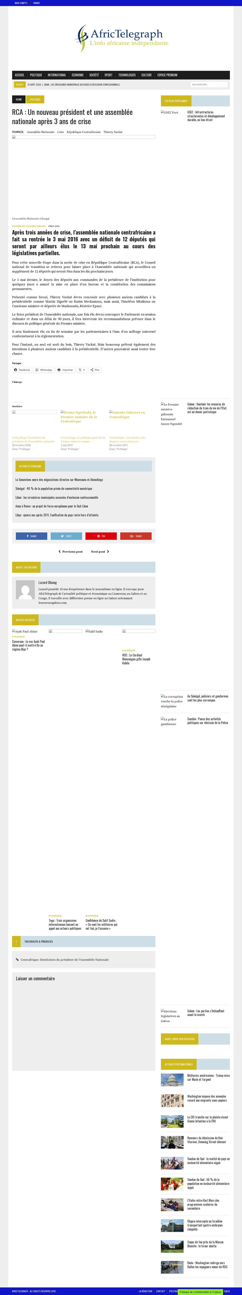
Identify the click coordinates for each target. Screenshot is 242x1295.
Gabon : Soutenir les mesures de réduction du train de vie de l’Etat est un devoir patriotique (206, 408)
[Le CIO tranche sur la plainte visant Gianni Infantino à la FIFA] (172, 1125)
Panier (36, 3)
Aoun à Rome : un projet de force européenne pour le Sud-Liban (52, 506)
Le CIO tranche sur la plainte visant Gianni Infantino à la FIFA (207, 1119)
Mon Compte (21, 3)
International (57, 75)
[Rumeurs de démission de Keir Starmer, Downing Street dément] (172, 1146)
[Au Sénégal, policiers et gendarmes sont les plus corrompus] (172, 706)
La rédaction (145, 1291)
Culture (146, 75)
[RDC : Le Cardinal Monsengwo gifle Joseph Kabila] (138, 645)
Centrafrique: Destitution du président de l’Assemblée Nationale (65, 960)
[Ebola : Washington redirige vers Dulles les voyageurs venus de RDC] (172, 1271)
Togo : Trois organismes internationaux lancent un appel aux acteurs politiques (65, 924)
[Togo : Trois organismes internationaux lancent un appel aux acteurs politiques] (65, 910)
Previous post (72, 551)
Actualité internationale (179, 1064)
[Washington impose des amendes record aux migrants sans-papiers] (172, 1105)
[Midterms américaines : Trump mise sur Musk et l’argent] (172, 1084)
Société (94, 75)
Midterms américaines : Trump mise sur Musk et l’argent (208, 1077)
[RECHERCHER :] (209, 84)
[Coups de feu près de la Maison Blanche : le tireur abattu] (172, 1250)
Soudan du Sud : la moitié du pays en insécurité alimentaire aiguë (208, 1160)
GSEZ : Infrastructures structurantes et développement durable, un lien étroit (206, 116)
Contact (160, 1291)
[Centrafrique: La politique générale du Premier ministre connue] (83, 423)
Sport (108, 75)
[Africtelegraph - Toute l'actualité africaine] (121, 38)
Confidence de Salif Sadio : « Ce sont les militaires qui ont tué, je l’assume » (101, 924)
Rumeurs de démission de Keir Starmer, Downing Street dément (206, 1140)
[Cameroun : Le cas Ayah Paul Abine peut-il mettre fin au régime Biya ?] (24, 631)
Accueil (19, 75)
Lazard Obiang (36, 226)
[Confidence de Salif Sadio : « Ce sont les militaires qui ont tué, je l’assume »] (102, 910)
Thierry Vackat (113, 132)
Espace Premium (167, 75)
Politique (36, 75)
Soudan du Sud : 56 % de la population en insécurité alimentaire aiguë (208, 1183)
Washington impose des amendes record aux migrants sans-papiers (207, 1098)
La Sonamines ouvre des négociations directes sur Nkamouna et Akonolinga (59, 479)
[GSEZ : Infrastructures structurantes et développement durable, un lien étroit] (172, 391)
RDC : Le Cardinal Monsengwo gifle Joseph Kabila (136, 659)
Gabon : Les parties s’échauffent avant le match (205, 1013)
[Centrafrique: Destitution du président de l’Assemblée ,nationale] (34, 423)
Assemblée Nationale (40, 132)
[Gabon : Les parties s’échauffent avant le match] (172, 1021)
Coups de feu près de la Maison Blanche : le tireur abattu (205, 1244)
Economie (78, 75)
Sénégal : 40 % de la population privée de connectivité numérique (54, 488)
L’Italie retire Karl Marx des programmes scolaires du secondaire (203, 1204)
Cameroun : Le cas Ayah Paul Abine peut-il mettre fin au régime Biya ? (28, 645)
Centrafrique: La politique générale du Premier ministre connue (83, 439)
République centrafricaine (84, 132)
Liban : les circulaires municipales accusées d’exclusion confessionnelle (57, 497)
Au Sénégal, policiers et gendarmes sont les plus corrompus (207, 698)
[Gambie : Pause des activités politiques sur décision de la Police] (172, 998)
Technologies (127, 75)
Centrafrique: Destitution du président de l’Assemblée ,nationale (33, 439)
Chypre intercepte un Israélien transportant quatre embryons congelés (205, 1225)
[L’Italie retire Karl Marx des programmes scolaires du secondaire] (172, 1209)
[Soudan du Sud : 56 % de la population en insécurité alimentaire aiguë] (172, 1188)
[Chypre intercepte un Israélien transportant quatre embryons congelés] (172, 1229)
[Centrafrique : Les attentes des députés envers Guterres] (131, 423)
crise (60, 132)
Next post (98, 551)
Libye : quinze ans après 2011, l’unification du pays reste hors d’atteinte (57, 515)
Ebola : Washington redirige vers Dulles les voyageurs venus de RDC (207, 1265)
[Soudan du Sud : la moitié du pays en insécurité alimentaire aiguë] (172, 1167)
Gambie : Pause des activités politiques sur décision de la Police (207, 721)
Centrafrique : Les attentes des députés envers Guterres (127, 439)
